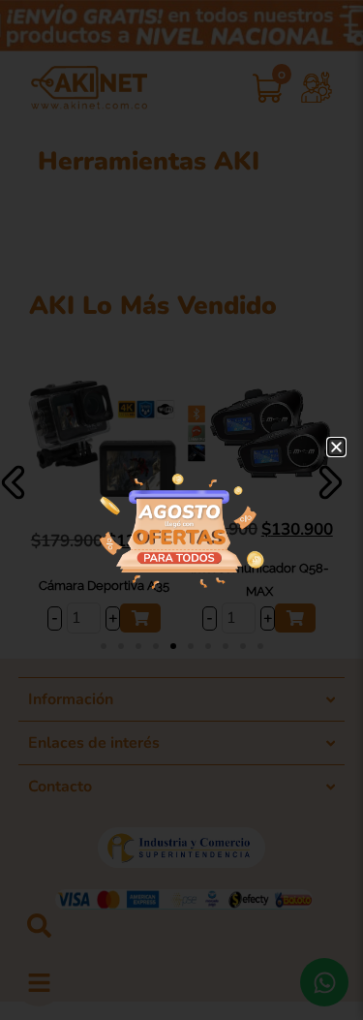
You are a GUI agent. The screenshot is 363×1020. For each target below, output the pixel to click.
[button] (336, 447)
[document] (181, 510)
